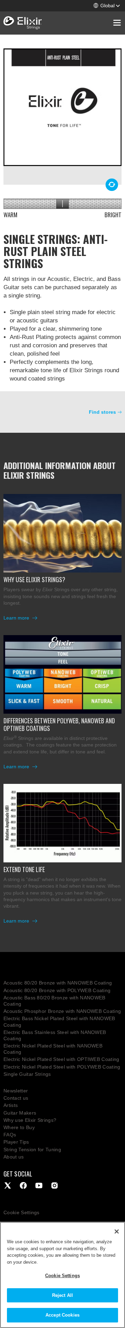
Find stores (102, 412)
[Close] (116, 1231)
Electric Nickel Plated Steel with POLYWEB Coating (61, 1067)
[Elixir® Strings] (22, 23)
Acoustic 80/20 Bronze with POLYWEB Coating (56, 990)
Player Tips (16, 1142)
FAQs (9, 1134)
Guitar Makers (19, 1113)
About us (13, 1157)
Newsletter (15, 1090)
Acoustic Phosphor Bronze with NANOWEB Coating (62, 1011)
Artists (10, 1105)
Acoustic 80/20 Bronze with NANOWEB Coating (57, 983)
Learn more (17, 618)
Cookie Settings (21, 1212)
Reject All (62, 1295)
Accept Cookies (62, 1315)
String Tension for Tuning (32, 1149)
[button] (107, 5)
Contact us (15, 1098)
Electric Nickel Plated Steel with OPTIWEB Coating (61, 1059)
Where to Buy (19, 1127)
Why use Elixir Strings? (29, 1120)
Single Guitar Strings (27, 1074)
